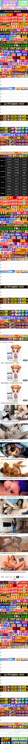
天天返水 (24, 178)
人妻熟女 (9, 167)
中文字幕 (17, 164)
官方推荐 (3, 177)
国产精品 (9, 159)
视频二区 (3, 166)
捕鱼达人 (9, 175)
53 (11, 577)
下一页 (21, 577)
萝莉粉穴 (17, 189)
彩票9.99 (9, 178)
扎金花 (16, 178)
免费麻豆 (9, 189)
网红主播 (17, 159)
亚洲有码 (9, 161)
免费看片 (9, 186)
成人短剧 (24, 192)
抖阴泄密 (24, 189)
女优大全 (17, 183)
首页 (2, 577)
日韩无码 (24, 194)
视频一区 (3, 160)
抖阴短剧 (17, 194)
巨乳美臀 (24, 164)
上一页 (7, 577)
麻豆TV (17, 181)
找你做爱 (24, 170)
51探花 (24, 181)
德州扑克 (24, 175)
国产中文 (9, 192)
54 (14, 577)
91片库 (9, 183)
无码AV (3, 182)
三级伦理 (9, 164)
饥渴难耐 (17, 170)
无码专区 (3, 187)
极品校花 (9, 194)
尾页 (15, 579)
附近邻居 (9, 170)
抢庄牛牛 (17, 175)
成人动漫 (24, 161)
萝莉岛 (24, 183)
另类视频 (24, 167)
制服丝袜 (17, 167)
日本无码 (24, 159)
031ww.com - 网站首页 (12, 11)
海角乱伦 (24, 186)
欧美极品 (17, 161)
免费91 (16, 186)
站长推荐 (3, 171)
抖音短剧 (9, 181)
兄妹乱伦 (17, 192)
